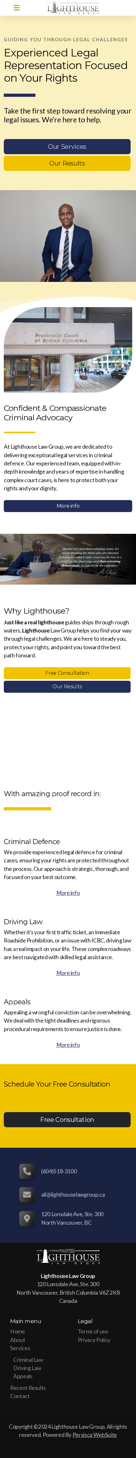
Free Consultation (67, 673)
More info (68, 506)
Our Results (67, 163)
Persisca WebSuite (94, 1435)
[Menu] (16, 8)
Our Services (67, 146)
